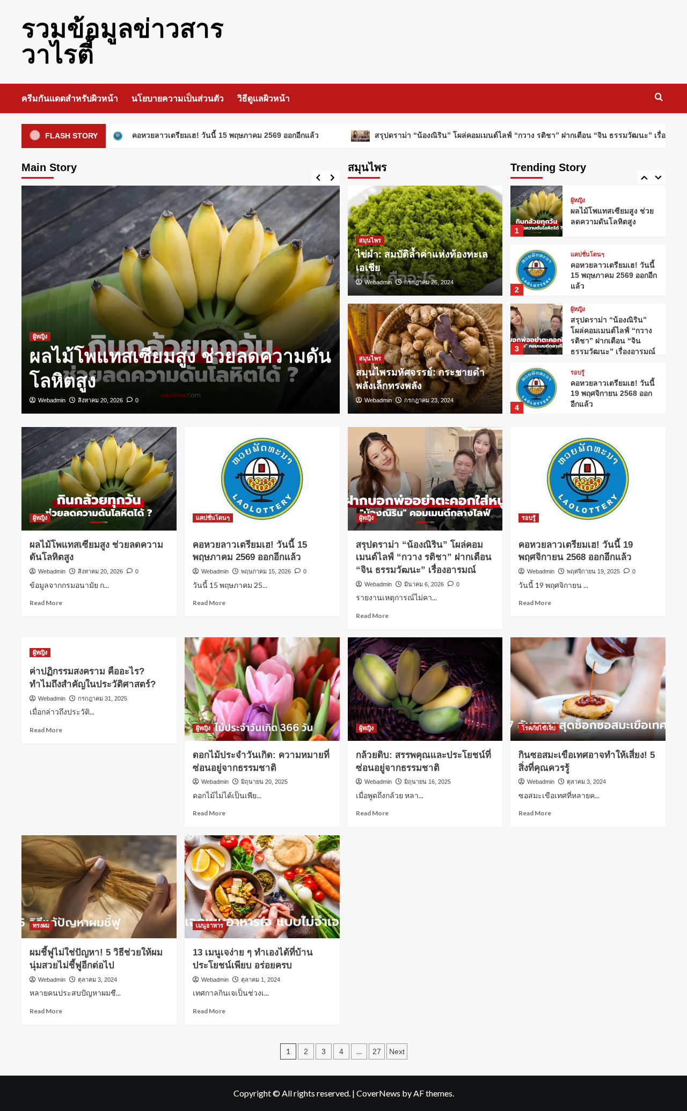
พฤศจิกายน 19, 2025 (593, 571)
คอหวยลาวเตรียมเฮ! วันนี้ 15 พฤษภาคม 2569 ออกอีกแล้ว (180, 135)
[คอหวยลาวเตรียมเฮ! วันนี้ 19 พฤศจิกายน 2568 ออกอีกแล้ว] (536, 388)
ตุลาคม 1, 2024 (260, 979)
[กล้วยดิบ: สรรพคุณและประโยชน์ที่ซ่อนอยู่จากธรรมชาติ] (425, 689)
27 (376, 1051)
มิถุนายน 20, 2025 (264, 781)
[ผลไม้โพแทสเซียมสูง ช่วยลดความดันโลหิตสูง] (180, 300)
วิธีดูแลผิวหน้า (263, 98)
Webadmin (51, 400)
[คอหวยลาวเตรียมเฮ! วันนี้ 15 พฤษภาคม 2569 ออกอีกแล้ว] (536, 270)
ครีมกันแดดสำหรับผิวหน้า (69, 98)
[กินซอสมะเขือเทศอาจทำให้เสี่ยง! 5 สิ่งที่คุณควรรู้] (588, 689)
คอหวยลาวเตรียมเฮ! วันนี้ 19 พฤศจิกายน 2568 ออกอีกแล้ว (613, 393)
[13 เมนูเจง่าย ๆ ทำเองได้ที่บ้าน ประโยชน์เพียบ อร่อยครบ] (262, 887)
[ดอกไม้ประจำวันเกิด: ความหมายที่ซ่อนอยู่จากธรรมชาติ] (262, 689)
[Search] (659, 97)
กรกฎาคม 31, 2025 (102, 698)
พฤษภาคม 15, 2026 (266, 571)
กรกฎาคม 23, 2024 (429, 400)
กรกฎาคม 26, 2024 (429, 282)
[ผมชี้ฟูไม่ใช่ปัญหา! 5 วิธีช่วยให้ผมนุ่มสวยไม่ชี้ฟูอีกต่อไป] (99, 887)
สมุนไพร (370, 240)
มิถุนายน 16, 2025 (427, 781)
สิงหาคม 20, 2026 (100, 400)
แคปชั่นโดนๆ (587, 254)
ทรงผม (41, 925)
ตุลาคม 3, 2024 (586, 781)
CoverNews (378, 1093)
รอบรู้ (577, 373)
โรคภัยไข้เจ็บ (539, 728)
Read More (46, 603)
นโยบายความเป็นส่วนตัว (177, 98)
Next (397, 1051)
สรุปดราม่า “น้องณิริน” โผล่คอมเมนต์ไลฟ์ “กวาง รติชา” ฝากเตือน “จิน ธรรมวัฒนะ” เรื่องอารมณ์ (490, 135)
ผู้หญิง (40, 336)
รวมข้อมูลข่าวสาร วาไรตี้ (122, 41)
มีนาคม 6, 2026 (424, 584)
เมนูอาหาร (209, 925)
